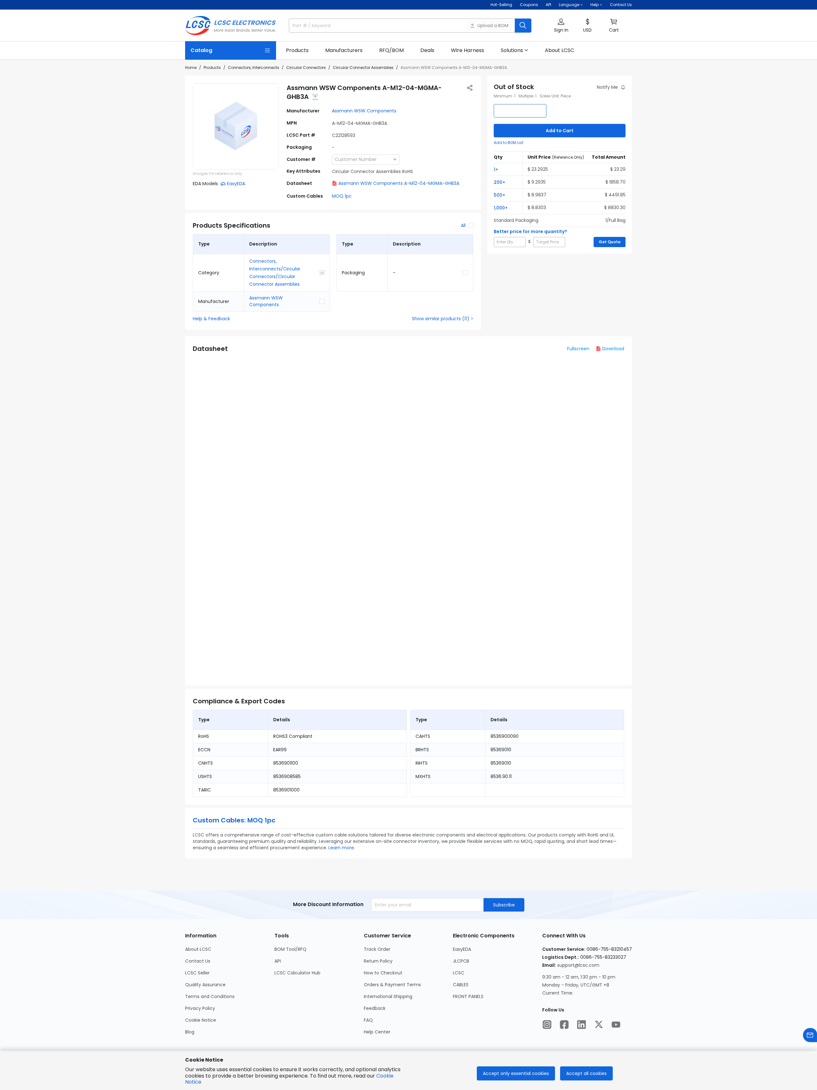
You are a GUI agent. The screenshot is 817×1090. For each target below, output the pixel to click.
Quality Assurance (205, 984)
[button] (561, 26)
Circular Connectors (306, 67)
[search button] (523, 26)
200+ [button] (499, 182)
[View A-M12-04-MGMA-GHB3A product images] (236, 126)
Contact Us (621, 4)
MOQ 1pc (342, 196)
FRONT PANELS (468, 996)
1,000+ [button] (501, 208)
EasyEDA (462, 949)
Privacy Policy (200, 1008)
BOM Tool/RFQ (290, 949)
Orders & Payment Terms (392, 984)
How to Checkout (383, 973)
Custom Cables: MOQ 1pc (234, 820)
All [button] (463, 225)
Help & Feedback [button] (211, 318)
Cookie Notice (200, 1020)
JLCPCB (461, 961)
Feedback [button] (375, 1008)
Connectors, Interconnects (253, 67)
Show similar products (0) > (442, 318)
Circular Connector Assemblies (363, 67)
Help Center (377, 1032)
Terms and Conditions (210, 996)
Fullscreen (578, 348)
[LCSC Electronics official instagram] (547, 1024)
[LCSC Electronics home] (230, 25)
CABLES (460, 984)
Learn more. (341, 847)
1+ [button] (496, 169)
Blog (189, 1032)
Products (212, 67)
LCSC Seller (197, 973)
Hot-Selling (501, 4)
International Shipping (388, 996)
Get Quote (609, 242)
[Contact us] (810, 1035)
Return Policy (378, 961)
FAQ (368, 1020)
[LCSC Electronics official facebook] (564, 1024)
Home (191, 67)
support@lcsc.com (578, 965)
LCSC (458, 973)
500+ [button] (499, 195)
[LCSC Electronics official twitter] (598, 1024)
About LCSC (198, 949)
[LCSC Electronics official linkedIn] (581, 1024)
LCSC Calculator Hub (297, 973)
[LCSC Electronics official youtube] (616, 1024)
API (548, 4)
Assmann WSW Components (364, 111)
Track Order (377, 949)
